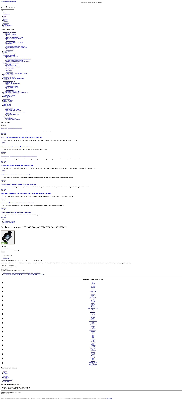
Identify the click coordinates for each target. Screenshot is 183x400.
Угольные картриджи (11, 48)
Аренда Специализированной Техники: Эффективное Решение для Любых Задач (21, 137)
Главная (5, 16)
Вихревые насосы (10, 57)
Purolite (93, 326)
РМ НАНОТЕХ (93, 364)
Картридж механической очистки (14, 37)
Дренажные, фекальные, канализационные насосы (18, 59)
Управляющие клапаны (9, 95)
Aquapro (5, 223)
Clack (93, 296)
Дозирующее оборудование (13, 66)
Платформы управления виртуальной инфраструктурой (15, 174)
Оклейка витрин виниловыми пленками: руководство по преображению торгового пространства (26, 193)
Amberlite (93, 283)
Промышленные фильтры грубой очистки (13, 78)
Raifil (93, 327)
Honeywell (92, 312)
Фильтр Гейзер (7, 105)
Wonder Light (93, 348)
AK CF (93, 282)
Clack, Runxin (93, 297)
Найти (2, 10)
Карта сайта (6, 26)
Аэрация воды (9, 82)
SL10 (93, 334)
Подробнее (3, 133)
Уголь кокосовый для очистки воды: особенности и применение (17, 202)
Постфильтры (9, 43)
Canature (93, 294)
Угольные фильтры (11, 88)
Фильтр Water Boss (8, 100)
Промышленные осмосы (9, 77)
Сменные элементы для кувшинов (14, 44)
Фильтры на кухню (11, 118)
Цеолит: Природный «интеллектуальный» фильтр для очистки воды (18, 184)
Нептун (93, 363)
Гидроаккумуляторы (11, 65)
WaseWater (93, 345)
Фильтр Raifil (6, 99)
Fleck (93, 309)
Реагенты (8, 113)
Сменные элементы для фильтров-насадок (16, 47)
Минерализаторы (10, 41)
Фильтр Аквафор (7, 101)
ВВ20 (93, 359)
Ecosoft (93, 301)
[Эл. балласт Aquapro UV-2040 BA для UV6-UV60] (8, 244)
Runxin (93, 331)
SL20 (93, 335)
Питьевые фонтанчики (9, 75)
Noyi (93, 322)
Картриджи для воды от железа (14, 38)
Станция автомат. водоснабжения (14, 60)
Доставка (5, 19)
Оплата (5, 20)
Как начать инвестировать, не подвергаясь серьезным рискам (17, 165)
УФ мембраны (9, 50)
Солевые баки (9, 72)
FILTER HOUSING (93, 308)
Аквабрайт (93, 350)
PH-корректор (9, 108)
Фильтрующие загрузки (9, 106)
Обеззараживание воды (12, 86)
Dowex (93, 300)
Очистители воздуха (8, 74)
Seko (93, 332)
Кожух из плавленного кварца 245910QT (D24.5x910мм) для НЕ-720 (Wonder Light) (23, 274)
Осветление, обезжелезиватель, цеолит (15, 112)
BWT (93, 292)
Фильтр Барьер (7, 104)
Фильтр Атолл (6, 103)
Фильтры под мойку (8, 117)
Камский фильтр (93, 362)
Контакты (5, 21)
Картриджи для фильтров (9, 32)
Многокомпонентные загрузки (13, 110)
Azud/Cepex (93, 291)
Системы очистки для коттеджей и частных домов (15, 92)
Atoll (93, 288)
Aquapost (93, 286)
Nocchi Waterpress (93, 321)
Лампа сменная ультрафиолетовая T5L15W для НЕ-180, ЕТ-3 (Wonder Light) (21, 273)
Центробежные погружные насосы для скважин (18, 61)
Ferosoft (93, 305)
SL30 (93, 336)
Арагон (8, 33)
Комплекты (9, 39)
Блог (4, 17)
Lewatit (93, 317)
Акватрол (93, 352)
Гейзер (93, 361)
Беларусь (93, 357)
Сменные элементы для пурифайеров (15, 46)
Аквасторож (9, 64)
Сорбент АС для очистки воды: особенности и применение (16, 212)
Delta (93, 299)
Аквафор (93, 353)
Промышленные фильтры (12, 87)
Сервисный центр (7, 25)
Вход (4, 12)
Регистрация (6, 14)
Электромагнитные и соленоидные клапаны (17, 73)
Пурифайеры (6, 79)
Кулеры (5, 52)
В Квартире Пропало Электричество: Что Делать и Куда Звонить (17, 146)
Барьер (93, 355)
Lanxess (93, 315)
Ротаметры (9, 70)
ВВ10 (93, 358)
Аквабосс (93, 349)
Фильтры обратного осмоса (13, 119)
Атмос (93, 354)
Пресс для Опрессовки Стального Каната (11, 128)
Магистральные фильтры (9, 54)
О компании (6, 23)
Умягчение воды (10, 90)
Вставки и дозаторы (11, 34)
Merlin (92, 318)
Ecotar (93, 303)
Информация (6, 258)
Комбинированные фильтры (13, 83)
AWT (93, 290)
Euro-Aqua (93, 304)
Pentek (93, 323)
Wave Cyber (93, 346)
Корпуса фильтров (7, 51)
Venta (93, 343)
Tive (93, 340)
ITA (93, 313)
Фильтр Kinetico (7, 97)
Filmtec (93, 306)
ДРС (10, 69)
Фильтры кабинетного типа (13, 91)
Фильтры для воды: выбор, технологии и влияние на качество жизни (19, 156)
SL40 (93, 337)
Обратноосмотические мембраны (14, 42)
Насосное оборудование (9, 55)
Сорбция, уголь (10, 115)
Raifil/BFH (93, 328)
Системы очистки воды (9, 81)
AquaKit (93, 285)
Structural (93, 339)
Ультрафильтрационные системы (11, 93)
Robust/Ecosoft (92, 330)
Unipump (93, 341)
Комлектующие (10, 68)
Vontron (93, 344)
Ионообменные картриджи (13, 35)
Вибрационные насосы (12, 56)
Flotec (93, 310)
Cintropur (93, 295)
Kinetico (93, 314)
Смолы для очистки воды (12, 114)
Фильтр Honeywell (7, 96)
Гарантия (5, 24)
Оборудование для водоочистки (11, 63)
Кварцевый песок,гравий (12, 109)
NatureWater (93, 319)
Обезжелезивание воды (12, 84)
